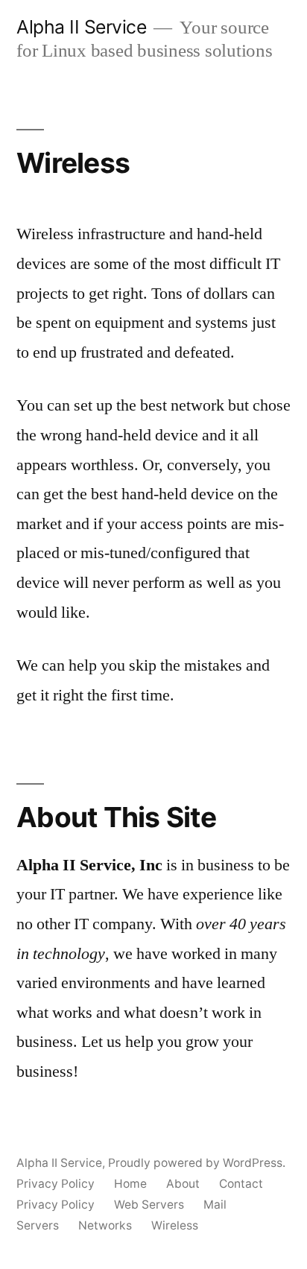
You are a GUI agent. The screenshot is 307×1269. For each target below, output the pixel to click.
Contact (241, 1184)
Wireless (174, 1225)
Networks (105, 1225)
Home (130, 1184)
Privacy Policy (55, 1184)
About (183, 1184)
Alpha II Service (81, 27)
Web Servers (149, 1204)
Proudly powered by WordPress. (196, 1163)
